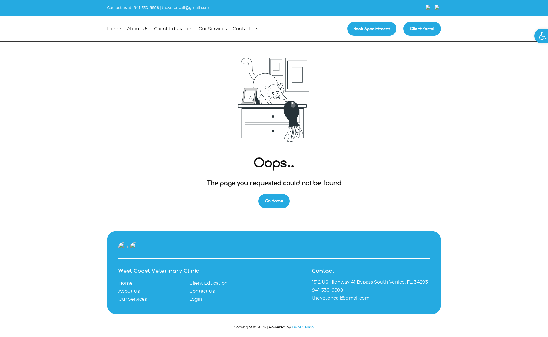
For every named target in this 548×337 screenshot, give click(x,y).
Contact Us (202, 291)
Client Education (208, 283)
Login (195, 299)
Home (125, 283)
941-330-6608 (146, 8)
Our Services (132, 299)
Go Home (274, 201)
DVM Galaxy (303, 327)
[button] (541, 36)
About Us (129, 291)
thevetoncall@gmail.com (185, 8)
